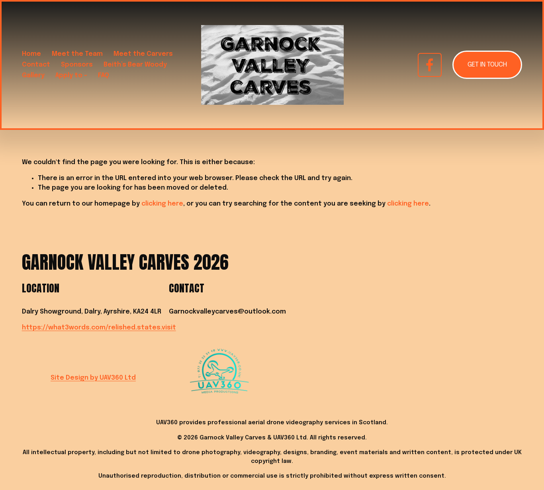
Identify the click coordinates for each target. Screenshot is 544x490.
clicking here (162, 203)
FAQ (103, 75)
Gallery (33, 75)
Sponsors (77, 64)
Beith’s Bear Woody (135, 64)
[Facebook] (430, 65)
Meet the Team (77, 54)
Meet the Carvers (143, 54)
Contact (36, 64)
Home (31, 54)
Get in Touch (487, 64)
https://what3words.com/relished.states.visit (99, 327)
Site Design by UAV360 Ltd (93, 377)
